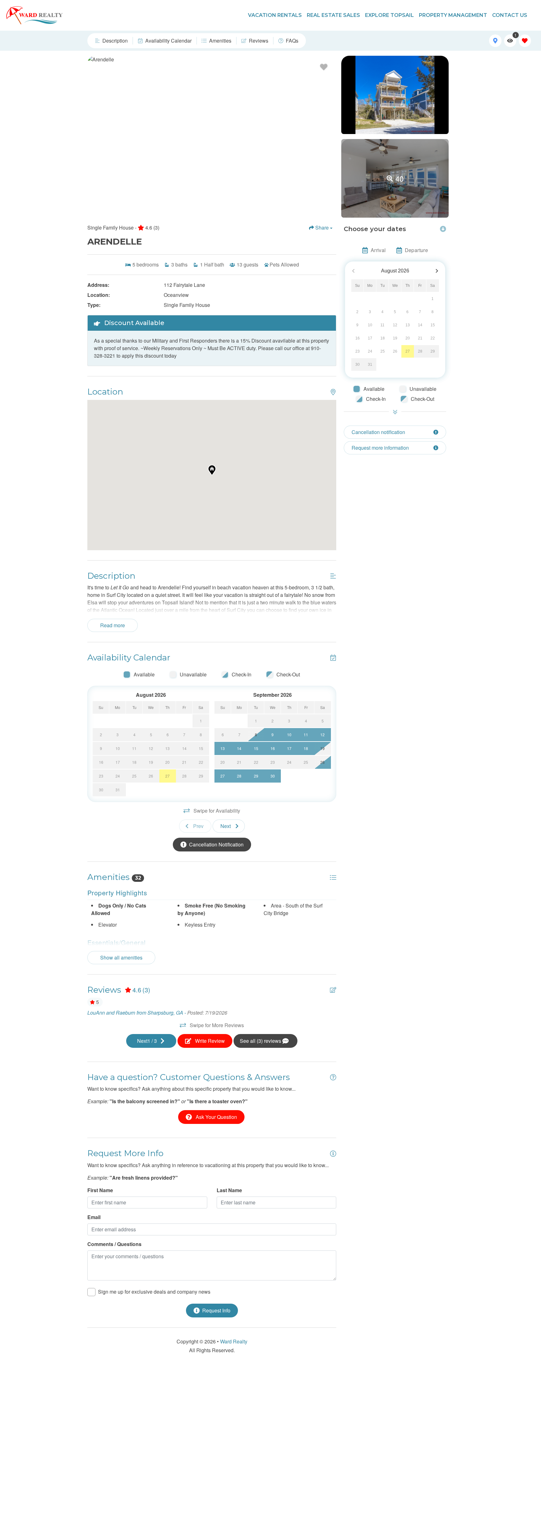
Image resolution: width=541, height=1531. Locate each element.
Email (93, 1217)
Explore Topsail (389, 15)
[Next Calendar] (436, 271)
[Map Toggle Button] (495, 40)
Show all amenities (121, 957)
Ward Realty (233, 1341)
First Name (100, 1190)
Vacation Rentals (275, 15)
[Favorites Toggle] (525, 40)
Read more (112, 625)
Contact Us (509, 15)
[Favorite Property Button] (323, 67)
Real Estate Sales (333, 15)
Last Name (229, 1190)
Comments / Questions (114, 1244)
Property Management (453, 15)
